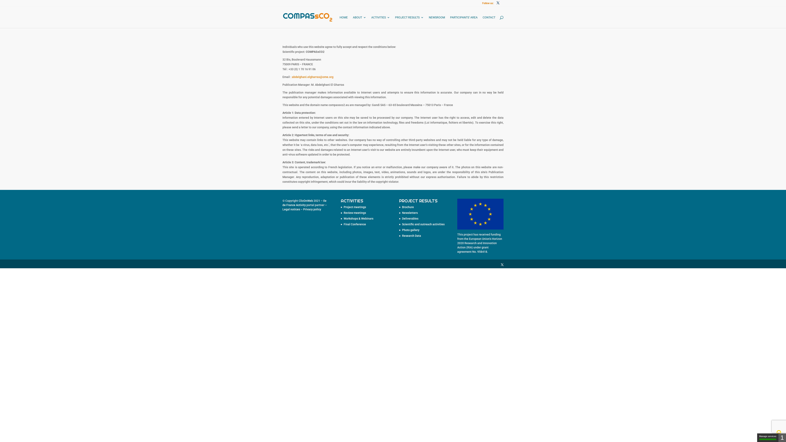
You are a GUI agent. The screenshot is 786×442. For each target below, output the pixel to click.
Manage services (767, 436)
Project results (407, 17)
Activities (378, 17)
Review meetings (355, 212)
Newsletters (410, 212)
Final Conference (355, 224)
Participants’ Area (464, 17)
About (357, 17)
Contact (489, 17)
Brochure (408, 207)
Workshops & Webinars (358, 218)
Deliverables (410, 218)
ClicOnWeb (306, 200)
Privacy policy (312, 209)
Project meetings (355, 207)
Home (344, 17)
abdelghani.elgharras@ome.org (312, 77)
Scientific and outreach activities (423, 224)
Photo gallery (410, 230)
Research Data (411, 235)
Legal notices (291, 209)
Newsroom (437, 17)
